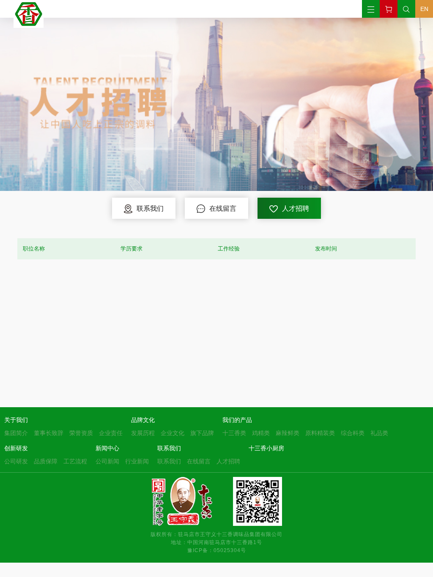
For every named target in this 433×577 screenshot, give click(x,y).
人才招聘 (228, 461)
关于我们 (16, 420)
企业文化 (172, 433)
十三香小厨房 (266, 448)
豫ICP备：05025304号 (216, 550)
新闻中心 (107, 448)
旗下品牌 (202, 433)
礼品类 (379, 433)
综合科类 (352, 433)
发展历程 (143, 433)
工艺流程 (75, 461)
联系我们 (169, 448)
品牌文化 (143, 420)
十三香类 (234, 433)
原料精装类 (320, 433)
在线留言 (199, 461)
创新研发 (16, 448)
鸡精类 (261, 433)
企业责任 (111, 433)
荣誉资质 (81, 433)
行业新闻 (137, 461)
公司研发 (16, 461)
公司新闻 (107, 461)
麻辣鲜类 (287, 433)
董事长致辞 (48, 433)
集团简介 (16, 433)
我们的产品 (237, 420)
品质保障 (46, 461)
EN (424, 9)
